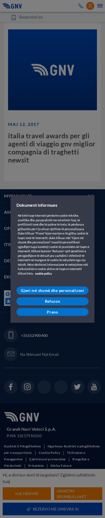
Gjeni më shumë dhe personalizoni (52, 290)
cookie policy (43, 273)
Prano (52, 311)
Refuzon (52, 301)
